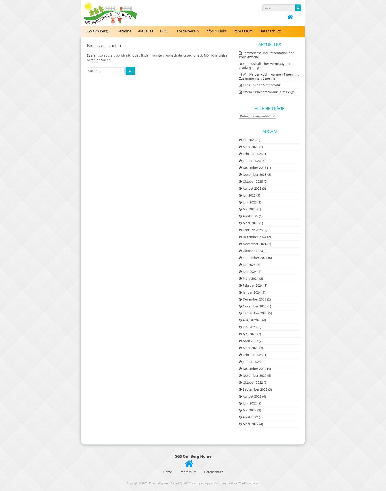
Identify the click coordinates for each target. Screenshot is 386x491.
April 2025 (250, 216)
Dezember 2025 (254, 167)
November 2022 (254, 375)
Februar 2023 (253, 355)
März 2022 (250, 424)
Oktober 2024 (253, 251)
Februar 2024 (253, 285)
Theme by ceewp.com (201, 483)
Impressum (243, 31)
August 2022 (252, 396)
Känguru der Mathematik (262, 85)
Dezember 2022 (254, 368)
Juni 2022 (250, 403)
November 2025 (254, 174)
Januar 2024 (252, 292)
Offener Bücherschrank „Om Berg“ (268, 92)
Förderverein (188, 31)
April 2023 (250, 341)
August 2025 (252, 188)
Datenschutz (270, 31)
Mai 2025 (249, 209)
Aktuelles (145, 31)
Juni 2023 (250, 327)
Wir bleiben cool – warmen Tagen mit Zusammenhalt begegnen (269, 76)
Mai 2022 (249, 410)
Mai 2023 (249, 334)
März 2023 (250, 348)
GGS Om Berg (96, 31)
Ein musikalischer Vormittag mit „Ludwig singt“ (264, 65)
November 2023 (254, 306)
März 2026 (250, 147)
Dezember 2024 (254, 237)
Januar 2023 (252, 362)
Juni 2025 (250, 202)
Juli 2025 (249, 195)
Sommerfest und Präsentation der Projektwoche (266, 55)
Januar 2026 (252, 161)
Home (167, 472)
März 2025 (250, 223)
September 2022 (255, 389)
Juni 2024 (250, 271)
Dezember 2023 (254, 299)
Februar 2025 (253, 230)
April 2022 (250, 417)
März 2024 (250, 278)
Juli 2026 (249, 140)
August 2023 (252, 320)
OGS (163, 31)
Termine (124, 31)
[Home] (290, 18)
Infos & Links (216, 31)
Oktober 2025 (253, 181)
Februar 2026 (253, 154)
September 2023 (255, 313)
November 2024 (254, 244)
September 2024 (255, 258)
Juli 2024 (249, 264)
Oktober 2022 (253, 382)
